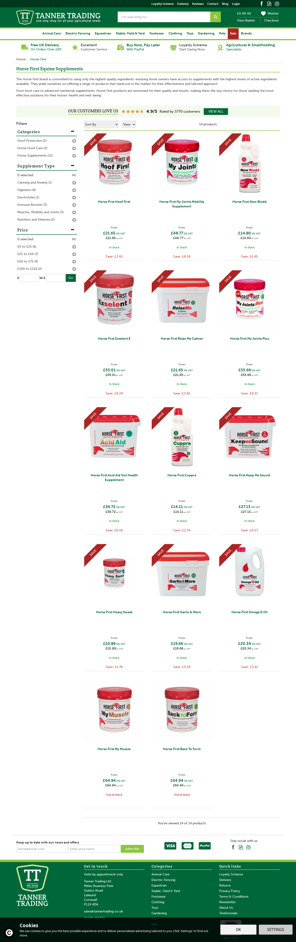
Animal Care (160, 874)
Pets (222, 33)
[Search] (215, 17)
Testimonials (228, 913)
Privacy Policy (229, 891)
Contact (213, 4)
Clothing (157, 902)
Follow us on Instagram (277, 3)
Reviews (198, 4)
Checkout (271, 20)
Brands (246, 33)
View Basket (246, 20)
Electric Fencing (163, 880)
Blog (225, 4)
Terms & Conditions (233, 897)
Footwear (158, 897)
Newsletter (227, 902)
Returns (225, 885)
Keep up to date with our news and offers (47, 842)
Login (236, 4)
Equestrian (159, 885)
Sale (233, 33)
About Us (226, 908)
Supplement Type (36, 165)
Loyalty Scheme (231, 874)
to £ (42, 278)
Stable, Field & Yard (165, 891)
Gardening (159, 913)
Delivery (225, 880)
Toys (154, 908)
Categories (28, 131)
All (74, 175)
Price (22, 230)
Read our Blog (269, 3)
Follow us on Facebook (262, 3)
